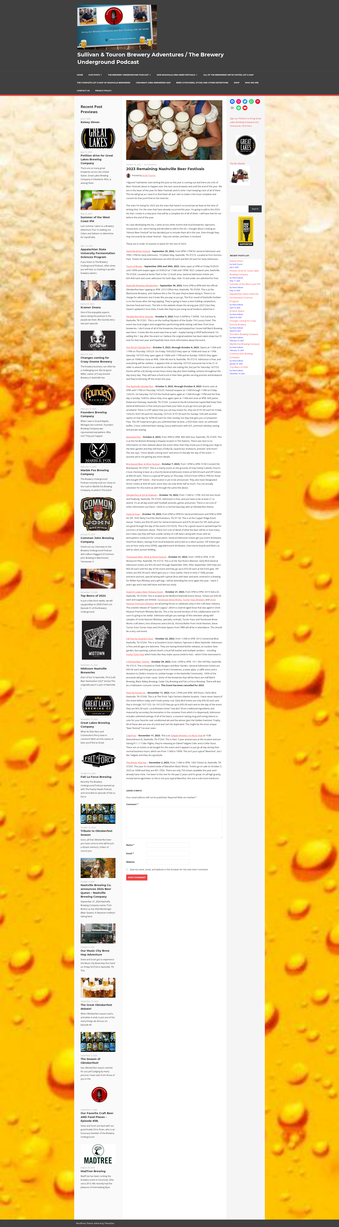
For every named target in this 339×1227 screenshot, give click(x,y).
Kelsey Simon (90, 122)
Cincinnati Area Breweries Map (153, 82)
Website (130, 861)
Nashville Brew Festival (138, 251)
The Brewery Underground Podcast (128, 75)
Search (255, 208)
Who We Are (251, 82)
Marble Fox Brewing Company (245, 344)
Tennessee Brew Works (169, 599)
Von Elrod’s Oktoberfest (138, 347)
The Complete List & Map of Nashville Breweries (103, 82)
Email (130, 853)
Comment (132, 804)
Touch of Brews (134, 266)
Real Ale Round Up (135, 692)
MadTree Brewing (93, 1171)
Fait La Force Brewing (96, 776)
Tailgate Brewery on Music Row (187, 735)
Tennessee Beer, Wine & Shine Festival (146, 556)
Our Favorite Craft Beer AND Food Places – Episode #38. (97, 1117)
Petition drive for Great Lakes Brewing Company (97, 159)
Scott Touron (149, 175)
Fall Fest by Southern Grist (139, 638)
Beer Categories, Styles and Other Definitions (202, 82)
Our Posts (94, 75)
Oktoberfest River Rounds (139, 316)
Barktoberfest (133, 436)
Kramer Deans (91, 307)
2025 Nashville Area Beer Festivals (176, 75)
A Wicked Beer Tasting (137, 661)
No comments (150, 164)
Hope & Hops (133, 514)
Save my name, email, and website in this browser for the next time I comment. (169, 869)
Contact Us (83, 90)
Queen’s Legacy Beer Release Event (144, 591)
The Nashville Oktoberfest (139, 386)
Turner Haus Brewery (194, 599)
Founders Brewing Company (244, 334)
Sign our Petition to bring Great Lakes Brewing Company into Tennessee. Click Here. (245, 122)
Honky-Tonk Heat (135, 654)
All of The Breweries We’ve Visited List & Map (228, 75)
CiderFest (131, 735)
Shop (236, 82)
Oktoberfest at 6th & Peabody (141, 494)
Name (130, 845)
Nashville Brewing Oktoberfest (142, 285)
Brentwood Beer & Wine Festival (143, 463)
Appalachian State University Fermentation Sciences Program (98, 253)
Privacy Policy (103, 90)
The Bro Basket (237, 163)
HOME (80, 75)
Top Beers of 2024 (93, 595)
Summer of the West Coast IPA (245, 284)
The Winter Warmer (136, 762)
